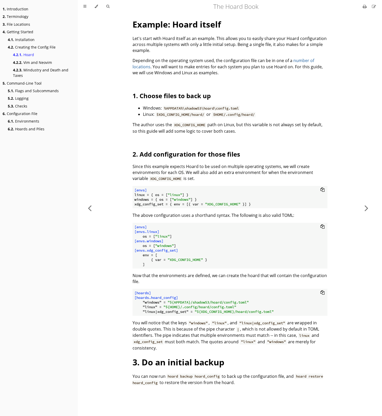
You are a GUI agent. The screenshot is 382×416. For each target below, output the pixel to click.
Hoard (23, 54)
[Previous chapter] (89, 208)
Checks (17, 106)
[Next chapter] (366, 208)
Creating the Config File (32, 47)
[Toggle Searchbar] (108, 6)
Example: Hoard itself (177, 24)
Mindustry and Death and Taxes (40, 73)
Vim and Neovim (32, 62)
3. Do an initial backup (178, 362)
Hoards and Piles (26, 128)
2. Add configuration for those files (186, 154)
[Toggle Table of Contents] (84, 6)
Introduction (15, 8)
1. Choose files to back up (172, 95)
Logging (18, 98)
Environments (23, 121)
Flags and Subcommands (33, 90)
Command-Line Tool (22, 83)
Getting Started (18, 31)
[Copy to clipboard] (322, 189)
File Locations (16, 24)
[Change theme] (96, 6)
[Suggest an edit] (374, 6)
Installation (21, 39)
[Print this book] (365, 6)
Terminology (15, 16)
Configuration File (20, 113)
